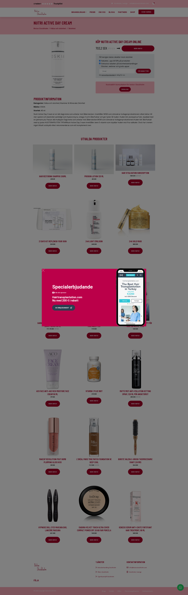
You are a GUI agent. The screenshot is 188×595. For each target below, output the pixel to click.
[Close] (43, 270)
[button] (63, 308)
